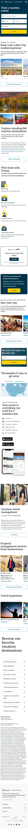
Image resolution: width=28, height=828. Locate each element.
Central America (19, 381)
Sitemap (16, 816)
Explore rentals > (6, 335)
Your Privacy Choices (16, 820)
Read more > (4, 622)
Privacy (24, 816)
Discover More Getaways (14, 84)
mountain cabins (5, 150)
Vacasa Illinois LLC (10, 740)
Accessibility (8, 820)
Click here (19, 730)
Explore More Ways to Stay (14, 341)
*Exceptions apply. (5, 238)
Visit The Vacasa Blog (14, 629)
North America (9, 381)
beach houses (14, 151)
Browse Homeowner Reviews (14, 587)
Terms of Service (14, 818)
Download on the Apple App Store (7, 439)
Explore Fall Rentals (14, 159)
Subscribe (14, 362)
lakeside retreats (17, 150)
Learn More (14, 259)
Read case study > (6, 581)
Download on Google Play (8, 444)
